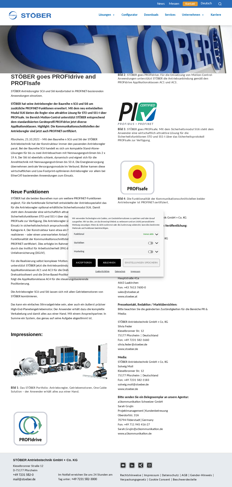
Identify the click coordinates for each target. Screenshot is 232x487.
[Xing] (142, 467)
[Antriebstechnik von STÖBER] (30, 15)
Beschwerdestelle (185, 479)
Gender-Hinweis (201, 475)
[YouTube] (124, 467)
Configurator (130, 14)
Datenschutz (120, 271)
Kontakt (190, 3)
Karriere (216, 14)
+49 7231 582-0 (23, 475)
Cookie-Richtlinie (102, 271)
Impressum (135, 271)
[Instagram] (151, 467)
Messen (174, 4)
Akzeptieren (84, 262)
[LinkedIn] (133, 467)
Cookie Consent (159, 479)
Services (170, 14)
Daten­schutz (170, 475)
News (161, 4)
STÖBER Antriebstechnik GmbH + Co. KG (45, 460)
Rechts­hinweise (130, 475)
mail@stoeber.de (24, 479)
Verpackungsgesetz (133, 479)
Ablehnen (109, 262)
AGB (184, 475)
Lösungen (105, 14)
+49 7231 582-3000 (84, 479)
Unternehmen (191, 14)
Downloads (151, 14)
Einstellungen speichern (141, 262)
